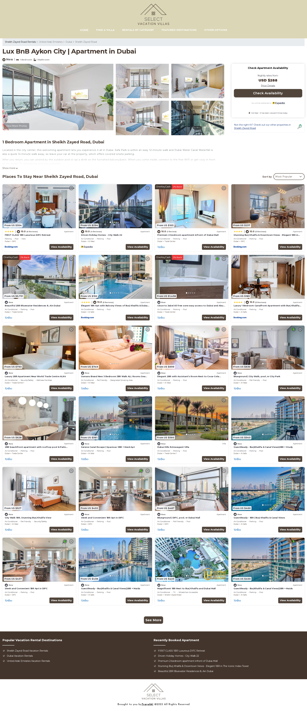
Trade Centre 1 (18, 383)
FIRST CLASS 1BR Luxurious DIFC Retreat (28, 235)
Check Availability (268, 93)
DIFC (14, 241)
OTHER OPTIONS (215, 30)
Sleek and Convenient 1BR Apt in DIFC (102, 517)
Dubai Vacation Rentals (20, 655)
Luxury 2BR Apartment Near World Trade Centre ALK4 (35, 376)
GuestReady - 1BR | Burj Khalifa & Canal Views (259, 517)
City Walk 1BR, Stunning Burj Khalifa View (28, 517)
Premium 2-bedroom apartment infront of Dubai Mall (187, 235)
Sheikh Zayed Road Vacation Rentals (27, 650)
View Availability (61, 246)
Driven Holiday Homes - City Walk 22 (101, 235)
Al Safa (91, 312)
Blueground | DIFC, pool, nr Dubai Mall (178, 517)
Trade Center (170, 241)
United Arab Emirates (51, 41)
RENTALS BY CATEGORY (138, 30)
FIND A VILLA (105, 30)
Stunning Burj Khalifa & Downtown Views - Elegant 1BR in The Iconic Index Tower (203, 666)
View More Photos (16, 125)
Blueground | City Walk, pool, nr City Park (257, 376)
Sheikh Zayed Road (86, 41)
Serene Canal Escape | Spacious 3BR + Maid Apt (108, 447)
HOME (84, 30)
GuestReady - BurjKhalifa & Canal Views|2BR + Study (263, 447)
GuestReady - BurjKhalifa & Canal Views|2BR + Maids (110, 588)
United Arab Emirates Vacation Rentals (28, 661)
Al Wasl (91, 241)
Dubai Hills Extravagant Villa (173, 447)
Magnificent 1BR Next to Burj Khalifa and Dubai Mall (186, 588)
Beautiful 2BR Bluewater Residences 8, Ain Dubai (32, 305)
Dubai (69, 41)
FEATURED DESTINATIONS (179, 30)
